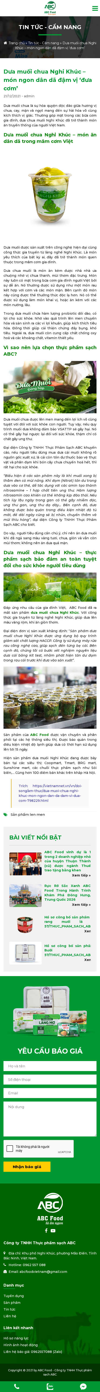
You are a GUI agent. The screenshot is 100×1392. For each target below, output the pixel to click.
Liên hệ (9, 1316)
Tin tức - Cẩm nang (43, 43)
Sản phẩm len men (28, 814)
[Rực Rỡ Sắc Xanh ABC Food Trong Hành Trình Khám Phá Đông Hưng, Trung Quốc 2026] (25, 895)
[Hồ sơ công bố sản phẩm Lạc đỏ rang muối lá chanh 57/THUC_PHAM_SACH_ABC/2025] (25, 924)
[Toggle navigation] (93, 10)
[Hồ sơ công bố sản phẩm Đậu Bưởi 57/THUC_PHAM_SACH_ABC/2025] (25, 953)
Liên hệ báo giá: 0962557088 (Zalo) (32, 1352)
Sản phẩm (11, 1303)
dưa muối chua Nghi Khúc (55, 612)
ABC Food (39, 735)
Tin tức (9, 1309)
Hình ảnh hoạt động (20, 1345)
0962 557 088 (34, 1265)
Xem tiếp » (81, 875)
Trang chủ (17, 43)
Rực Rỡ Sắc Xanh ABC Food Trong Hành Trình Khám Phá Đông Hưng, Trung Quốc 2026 (67, 893)
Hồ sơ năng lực (16, 1338)
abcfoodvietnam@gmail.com (43, 1272)
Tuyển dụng (13, 1296)
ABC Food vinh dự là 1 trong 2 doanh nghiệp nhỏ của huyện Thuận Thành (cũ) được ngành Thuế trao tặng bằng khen (67, 861)
